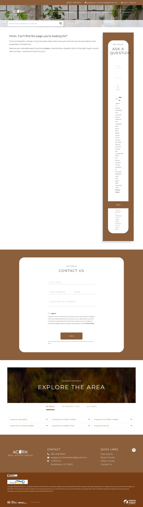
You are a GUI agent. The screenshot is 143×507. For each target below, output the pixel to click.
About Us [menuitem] (107, 12)
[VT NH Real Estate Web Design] (130, 502)
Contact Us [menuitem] (106, 464)
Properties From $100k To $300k (64, 419)
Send (118, 205)
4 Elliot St (62, 463)
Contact (127, 12)
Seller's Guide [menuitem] (108, 461)
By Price (50, 406)
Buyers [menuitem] (82, 12)
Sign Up (133, 2)
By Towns (92, 406)
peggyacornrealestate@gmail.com (102, 3)
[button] (61, 23)
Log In (125, 2)
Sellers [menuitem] (94, 12)
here (47, 48)
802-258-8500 (74, 3)
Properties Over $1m (101, 426)
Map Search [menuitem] (107, 454)
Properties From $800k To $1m (63, 426)
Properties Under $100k (18, 419)
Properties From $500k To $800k (22, 426)
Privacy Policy (89, 323)
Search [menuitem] (70, 12)
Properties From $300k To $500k (106, 419)
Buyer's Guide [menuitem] (108, 457)
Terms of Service (89, 341)
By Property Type (71, 406)
